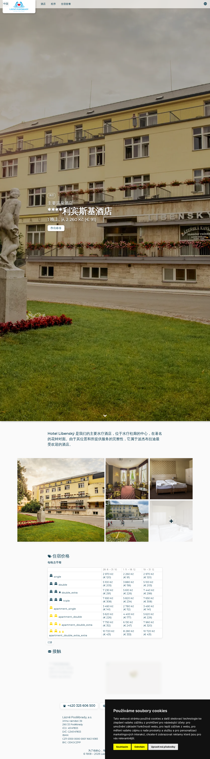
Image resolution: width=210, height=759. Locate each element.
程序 (53, 4)
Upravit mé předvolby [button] (163, 746)
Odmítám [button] (139, 746)
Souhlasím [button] (122, 746)
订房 (50, 642)
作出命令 (56, 228)
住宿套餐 (66, 4)
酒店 (43, 4)
